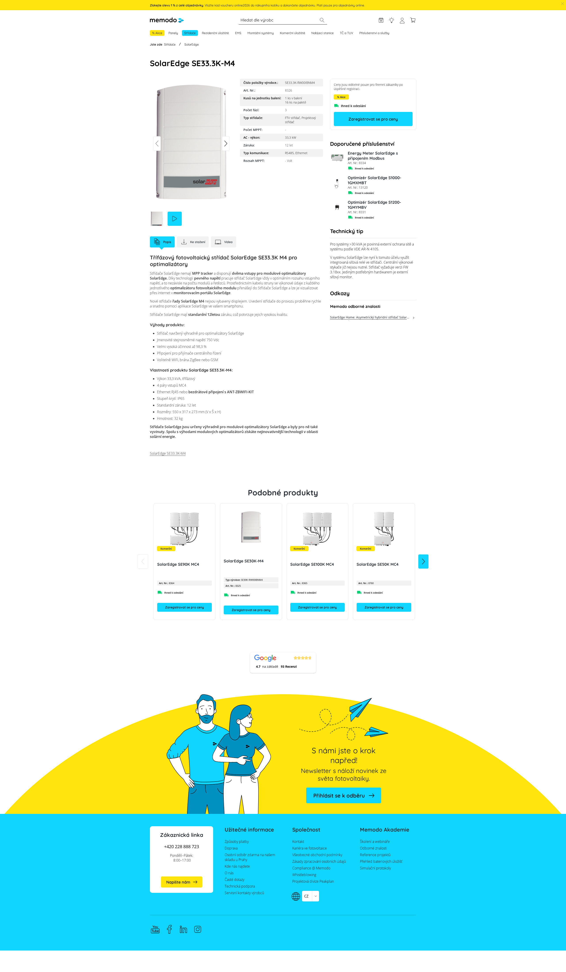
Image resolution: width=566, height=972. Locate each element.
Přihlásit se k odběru (339, 795)
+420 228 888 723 (181, 846)
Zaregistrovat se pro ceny (373, 119)
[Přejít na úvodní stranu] (167, 20)
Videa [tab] (228, 242)
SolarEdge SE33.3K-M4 (168, 453)
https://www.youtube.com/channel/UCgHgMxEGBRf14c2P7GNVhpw (155, 929)
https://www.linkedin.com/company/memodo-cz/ (183, 929)
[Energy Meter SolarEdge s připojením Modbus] (337, 158)
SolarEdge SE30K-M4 (244, 561)
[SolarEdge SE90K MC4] (184, 529)
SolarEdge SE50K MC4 (378, 564)
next (225, 143)
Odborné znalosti (391, 20)
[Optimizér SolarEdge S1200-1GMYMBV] (337, 207)
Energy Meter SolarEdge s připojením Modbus (373, 156)
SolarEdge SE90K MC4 (178, 564)
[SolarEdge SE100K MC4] (317, 529)
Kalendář (380, 20)
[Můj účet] (402, 22)
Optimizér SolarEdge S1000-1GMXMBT (374, 180)
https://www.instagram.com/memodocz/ (197, 929)
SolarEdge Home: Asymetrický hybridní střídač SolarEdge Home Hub (370, 317)
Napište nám (178, 882)
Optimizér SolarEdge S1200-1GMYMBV (374, 205)
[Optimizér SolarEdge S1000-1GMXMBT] (337, 182)
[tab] (162, 241)
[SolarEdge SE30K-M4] (251, 527)
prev (157, 143)
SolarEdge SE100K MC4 (312, 564)
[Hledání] (322, 20)
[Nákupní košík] (412, 20)
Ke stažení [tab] (197, 242)
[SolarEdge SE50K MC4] (384, 529)
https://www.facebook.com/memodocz (169, 929)
